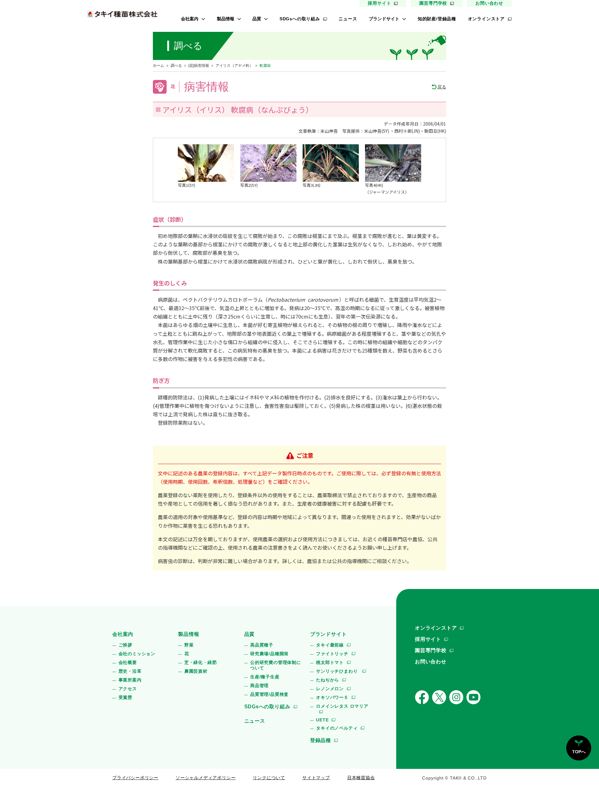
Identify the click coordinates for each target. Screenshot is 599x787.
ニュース (347, 18)
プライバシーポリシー (135, 777)
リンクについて (269, 777)
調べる (176, 65)
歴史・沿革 (130, 671)
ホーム (158, 65)
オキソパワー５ (332, 697)
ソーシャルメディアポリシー (206, 777)
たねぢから (327, 679)
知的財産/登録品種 (437, 18)
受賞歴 (125, 697)
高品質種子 (261, 644)
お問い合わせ (489, 3)
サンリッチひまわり (337, 671)
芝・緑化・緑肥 (200, 662)
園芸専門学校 (433, 3)
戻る (441, 86)
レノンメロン (330, 688)
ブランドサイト (384, 18)
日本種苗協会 (361, 777)
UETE (322, 719)
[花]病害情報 (198, 65)
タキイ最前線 (330, 644)
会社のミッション (137, 653)
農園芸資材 (195, 671)
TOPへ (579, 751)
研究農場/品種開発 (269, 653)
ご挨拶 (125, 644)
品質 (256, 18)
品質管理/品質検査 (269, 694)
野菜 (189, 644)
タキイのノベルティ (337, 727)
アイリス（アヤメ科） (234, 65)
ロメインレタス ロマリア (342, 706)
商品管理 (259, 685)
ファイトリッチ (332, 653)
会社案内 (189, 18)
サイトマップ (316, 777)
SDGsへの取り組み (300, 18)
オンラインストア (486, 18)
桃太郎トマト (330, 662)
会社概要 (128, 662)
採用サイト (379, 3)
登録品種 (320, 740)
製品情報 (225, 18)
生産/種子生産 (265, 676)
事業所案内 (130, 679)
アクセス (128, 688)
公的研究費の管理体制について (275, 665)
